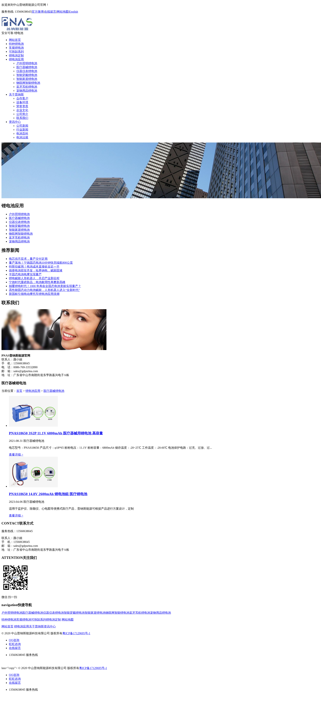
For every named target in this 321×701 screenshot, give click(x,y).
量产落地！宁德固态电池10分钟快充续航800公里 (41, 262)
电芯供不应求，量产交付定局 (28, 258)
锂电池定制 (16, 55)
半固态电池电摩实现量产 (25, 274)
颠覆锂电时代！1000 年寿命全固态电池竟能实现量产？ (45, 286)
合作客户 (22, 98)
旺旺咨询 (15, 644)
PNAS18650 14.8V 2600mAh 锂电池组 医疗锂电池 (48, 494)
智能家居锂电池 (26, 78)
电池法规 (22, 137)
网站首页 (15, 39)
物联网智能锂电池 (28, 82)
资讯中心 (15, 121)
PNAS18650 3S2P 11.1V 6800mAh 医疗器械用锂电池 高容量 (56, 433)
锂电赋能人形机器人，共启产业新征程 (34, 278)
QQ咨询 (14, 640)
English (73, 11)
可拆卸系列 (16, 51)
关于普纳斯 (16, 94)
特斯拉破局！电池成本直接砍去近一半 (34, 266)
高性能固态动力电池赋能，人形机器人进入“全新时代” (44, 290)
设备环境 (22, 102)
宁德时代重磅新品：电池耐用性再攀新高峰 (37, 282)
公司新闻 (22, 125)
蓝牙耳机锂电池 (26, 86)
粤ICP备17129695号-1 (76, 633)
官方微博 (38, 11)
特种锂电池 (16, 43)
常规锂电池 (16, 47)
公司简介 (22, 114)
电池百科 (22, 133)
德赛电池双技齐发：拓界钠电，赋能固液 (35, 270)
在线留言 (50, 11)
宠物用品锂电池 (26, 90)
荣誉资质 (22, 106)
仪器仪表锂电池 (26, 71)
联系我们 (22, 117)
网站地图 (63, 11)
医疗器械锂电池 (26, 67)
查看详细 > (16, 454)
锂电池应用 (16, 59)
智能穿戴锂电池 (26, 75)
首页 (19, 390)
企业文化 (22, 110)
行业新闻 (22, 129)
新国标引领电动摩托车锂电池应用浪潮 (34, 293)
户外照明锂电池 (26, 63)
